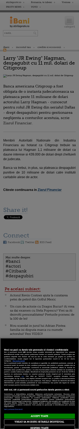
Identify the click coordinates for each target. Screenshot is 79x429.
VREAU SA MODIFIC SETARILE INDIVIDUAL (39, 421)
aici (22, 376)
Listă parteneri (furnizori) (13, 409)
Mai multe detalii (19, 361)
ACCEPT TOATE (39, 416)
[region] (39, 383)
